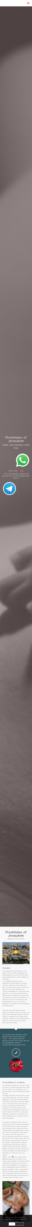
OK (12, 1224)
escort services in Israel (9, 1022)
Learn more (20, 1224)
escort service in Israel (14, 1140)
